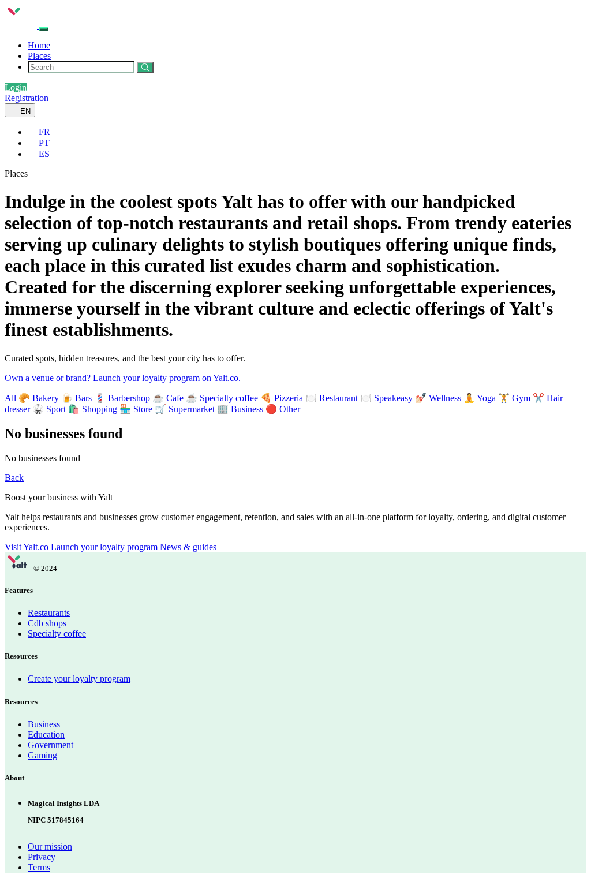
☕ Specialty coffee (222, 398)
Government (50, 745)
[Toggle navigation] (43, 29)
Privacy (41, 857)
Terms (39, 867)
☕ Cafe (168, 398)
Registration (26, 98)
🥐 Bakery (38, 398)
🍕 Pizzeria (281, 398)
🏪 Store (135, 409)
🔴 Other (282, 409)
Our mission (50, 846)
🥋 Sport (49, 409)
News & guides (188, 547)
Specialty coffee (57, 633)
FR (43, 132)
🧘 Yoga (479, 398)
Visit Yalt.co (26, 547)
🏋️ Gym (514, 398)
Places (39, 56)
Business (44, 724)
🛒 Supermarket (185, 409)
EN (24, 111)
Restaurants (49, 613)
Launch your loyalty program (104, 547)
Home (39, 45)
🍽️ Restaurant (331, 398)
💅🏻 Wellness (438, 398)
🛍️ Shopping (92, 409)
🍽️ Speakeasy (386, 398)
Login (16, 87)
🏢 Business (240, 409)
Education (46, 734)
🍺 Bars (76, 398)
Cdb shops (47, 623)
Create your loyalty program (79, 678)
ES (43, 154)
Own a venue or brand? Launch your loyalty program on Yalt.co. (123, 378)
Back (14, 478)
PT (43, 143)
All (10, 398)
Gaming (42, 755)
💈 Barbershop (122, 398)
